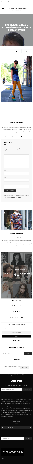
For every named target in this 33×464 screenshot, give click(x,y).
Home (2, 458)
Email (5, 177)
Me (26, 269)
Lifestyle (22, 269)
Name (5, 170)
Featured (17, 269)
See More (24, 367)
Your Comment (7, 153)
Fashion (12, 269)
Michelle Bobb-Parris (16, 122)
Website (5, 183)
